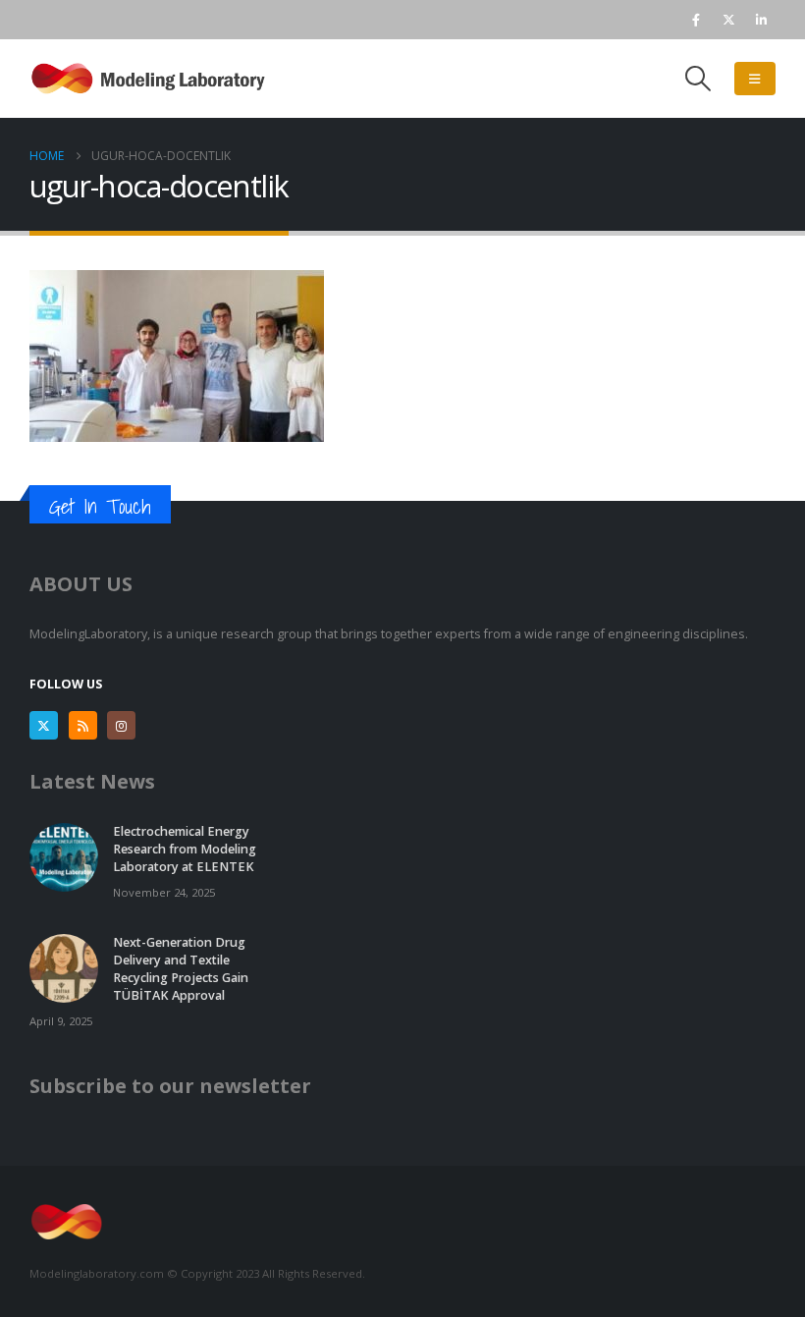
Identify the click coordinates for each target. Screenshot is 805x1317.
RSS (83, 725)
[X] (728, 19)
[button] (698, 78)
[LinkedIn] (761, 19)
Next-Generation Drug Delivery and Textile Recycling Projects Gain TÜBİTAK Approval (180, 969)
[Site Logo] (152, 78)
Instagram (121, 725)
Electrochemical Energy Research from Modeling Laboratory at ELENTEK (184, 849)
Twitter (43, 725)
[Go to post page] (63, 857)
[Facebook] (696, 19)
